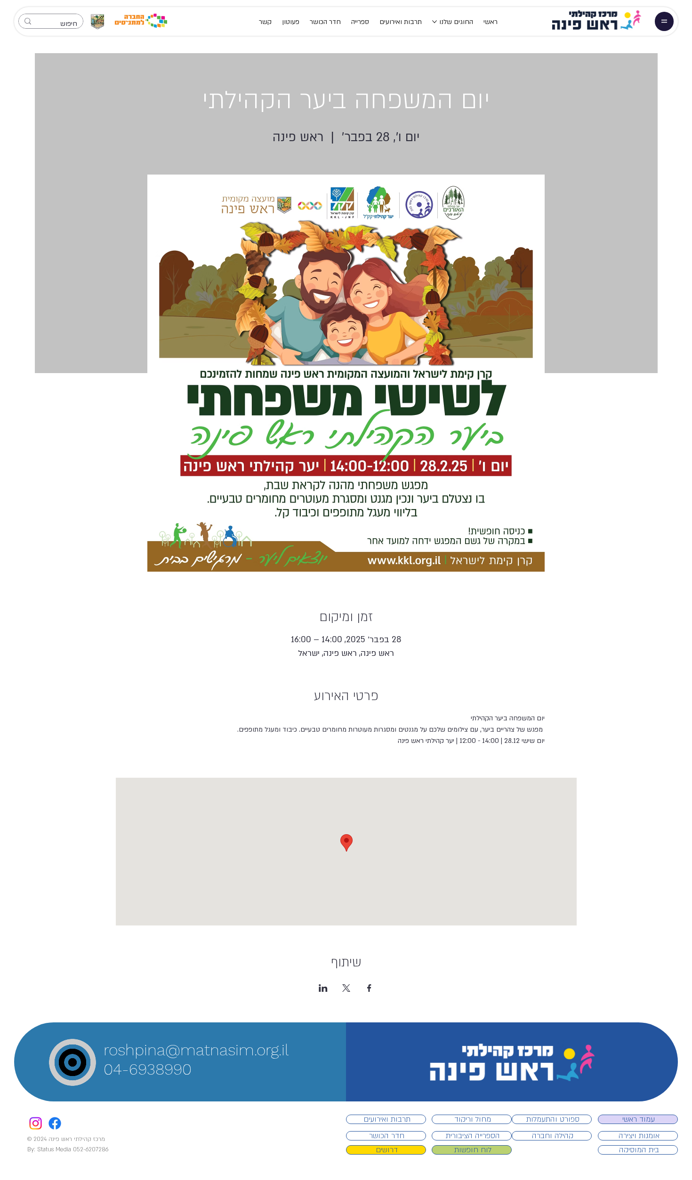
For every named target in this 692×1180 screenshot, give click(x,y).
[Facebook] (55, 1123)
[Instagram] (35, 1123)
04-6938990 (148, 1069)
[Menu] (664, 21)
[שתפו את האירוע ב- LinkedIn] (323, 988)
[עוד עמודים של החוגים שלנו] (434, 21)
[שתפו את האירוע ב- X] (346, 988)
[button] (82, 1077)
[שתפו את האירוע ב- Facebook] (369, 988)
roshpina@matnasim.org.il (196, 1050)
